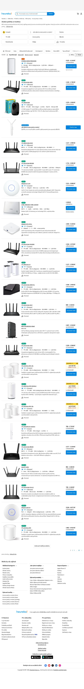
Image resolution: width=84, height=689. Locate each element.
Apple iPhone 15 (61, 568)
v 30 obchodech (70, 509)
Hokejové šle (6, 581)
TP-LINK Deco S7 (26, 265)
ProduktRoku (65, 625)
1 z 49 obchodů (69, 410)
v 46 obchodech (70, 286)
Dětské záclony (6, 571)
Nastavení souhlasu (27, 630)
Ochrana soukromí (26, 632)
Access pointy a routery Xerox (10, 595)
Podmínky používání (7, 625)
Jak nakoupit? (25, 621)
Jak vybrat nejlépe (36, 566)
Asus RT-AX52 (25, 467)
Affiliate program (46, 634)
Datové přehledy (46, 632)
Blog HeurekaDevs (6, 634)
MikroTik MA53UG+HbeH (28, 326)
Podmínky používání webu (60, 670)
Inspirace (64, 630)
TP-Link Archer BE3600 (27, 163)
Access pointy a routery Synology (11, 599)
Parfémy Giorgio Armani (8, 585)
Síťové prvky (28, 18)
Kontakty (4, 623)
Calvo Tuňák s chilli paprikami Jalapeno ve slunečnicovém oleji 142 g (42, 580)
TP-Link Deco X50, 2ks (27, 366)
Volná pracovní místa (7, 628)
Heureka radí (25, 625)
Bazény (59, 573)
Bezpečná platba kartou (28, 634)
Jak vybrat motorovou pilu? (37, 568)
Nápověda (44, 639)
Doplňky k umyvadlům (8, 577)
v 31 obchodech (70, 226)
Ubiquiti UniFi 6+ (26, 508)
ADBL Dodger (33, 587)
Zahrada (59, 579)
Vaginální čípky (6, 583)
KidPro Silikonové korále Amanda (38, 582)
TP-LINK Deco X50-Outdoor (28, 386)
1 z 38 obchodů (69, 390)
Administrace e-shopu (47, 621)
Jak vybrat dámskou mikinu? (37, 571)
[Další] (81, 550)
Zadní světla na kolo (8, 579)
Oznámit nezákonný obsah (8, 637)
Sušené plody (6, 568)
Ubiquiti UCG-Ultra (26, 224)
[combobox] (31, 13)
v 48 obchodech (70, 246)
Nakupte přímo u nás (27, 628)
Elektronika (10, 18)
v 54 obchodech (70, 448)
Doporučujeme (62, 566)
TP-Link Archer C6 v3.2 (27, 487)
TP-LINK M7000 (25, 102)
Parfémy (59, 571)
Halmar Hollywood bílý (35, 593)
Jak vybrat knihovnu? (35, 573)
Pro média (4, 630)
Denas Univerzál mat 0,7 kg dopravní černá (40, 589)
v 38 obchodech (70, 104)
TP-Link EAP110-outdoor (28, 427)
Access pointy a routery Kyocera (11, 602)
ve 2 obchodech (70, 327)
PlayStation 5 (60, 575)
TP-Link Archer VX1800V (27, 244)
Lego (58, 577)
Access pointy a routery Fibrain (10, 604)
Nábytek (59, 581)
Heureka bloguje (6, 632)
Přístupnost (5, 639)
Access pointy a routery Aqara (10, 597)
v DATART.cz (69, 204)
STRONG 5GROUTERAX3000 (28, 61)
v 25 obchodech (70, 469)
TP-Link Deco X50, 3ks (27, 406)
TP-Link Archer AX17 (26, 305)
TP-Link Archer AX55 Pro (28, 285)
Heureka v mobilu (26, 623)
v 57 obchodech (70, 347)
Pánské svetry (6, 573)
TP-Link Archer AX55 (26, 346)
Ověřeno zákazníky (67, 621)
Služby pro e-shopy (47, 625)
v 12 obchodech (70, 62)
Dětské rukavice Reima (8, 588)
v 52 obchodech (70, 84)
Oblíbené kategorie (9, 566)
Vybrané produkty (35, 578)
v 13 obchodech (70, 307)
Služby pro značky (46, 630)
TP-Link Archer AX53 (26, 82)
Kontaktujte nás (42, 645)
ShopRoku (64, 623)
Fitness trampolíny (7, 575)
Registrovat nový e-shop (48, 623)
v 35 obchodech (70, 185)
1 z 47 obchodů (69, 370)
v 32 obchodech (70, 529)
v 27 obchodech (70, 165)
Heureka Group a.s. (34, 670)
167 (79, 550)
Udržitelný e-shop (66, 632)
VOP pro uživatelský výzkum (29, 637)
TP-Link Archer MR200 (27, 447)
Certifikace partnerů (67, 628)
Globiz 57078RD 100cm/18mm (37, 591)
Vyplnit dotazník (42, 650)
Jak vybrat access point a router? (30, 127)
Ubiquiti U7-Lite (25, 183)
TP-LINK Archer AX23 (27, 143)
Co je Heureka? (5, 621)
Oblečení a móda (61, 583)
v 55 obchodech (70, 145)
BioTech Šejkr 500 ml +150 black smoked (40, 585)
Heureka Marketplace (47, 628)
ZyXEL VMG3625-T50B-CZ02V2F (29, 205)
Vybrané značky (7, 592)
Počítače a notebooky (19, 18)
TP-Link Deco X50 (26, 528)
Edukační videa (46, 637)
